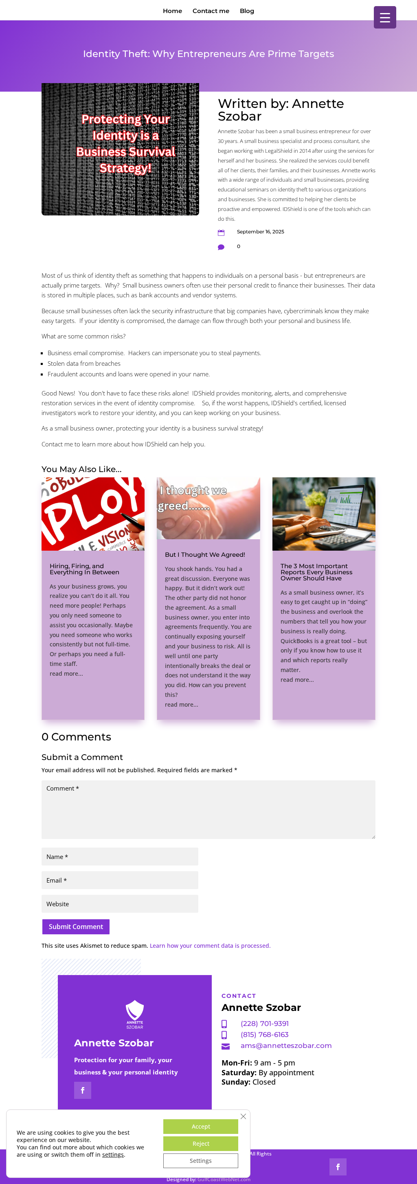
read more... (66, 673)
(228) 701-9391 (265, 1023)
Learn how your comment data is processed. (210, 945)
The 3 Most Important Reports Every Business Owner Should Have (317, 572)
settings (113, 1154)
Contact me (211, 11)
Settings (201, 1160)
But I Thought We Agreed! (205, 554)
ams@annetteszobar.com (286, 1045)
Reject (201, 1143)
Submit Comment (76, 926)
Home (172, 11)
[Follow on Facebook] (82, 1090)
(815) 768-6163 (265, 1034)
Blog (247, 11)
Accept (201, 1126)
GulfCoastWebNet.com (224, 1179)
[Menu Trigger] (385, 17)
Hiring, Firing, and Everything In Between (84, 569)
